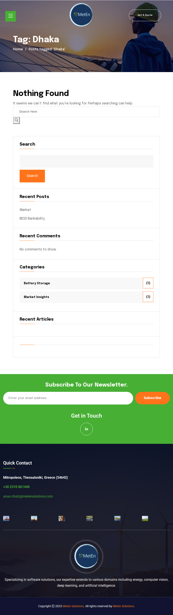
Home (18, 49)
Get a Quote (145, 15)
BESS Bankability (32, 218)
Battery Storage (37, 283)
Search (27, 144)
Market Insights (36, 297)
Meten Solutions (73, 606)
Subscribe (152, 398)
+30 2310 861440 (16, 487)
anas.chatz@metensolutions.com (28, 496)
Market (25, 210)
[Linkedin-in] (86, 429)
